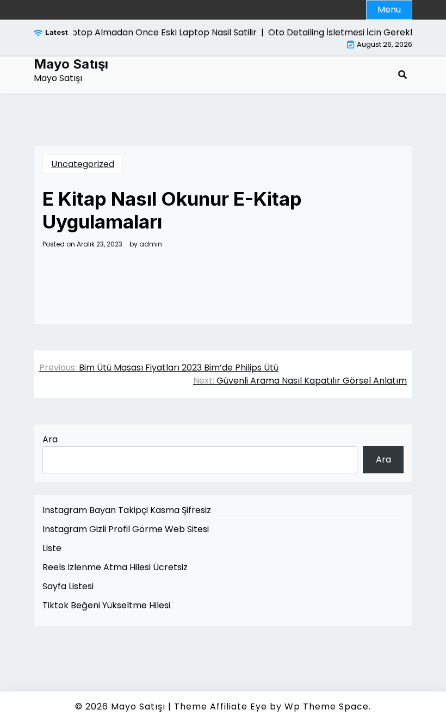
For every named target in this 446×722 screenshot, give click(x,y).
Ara (50, 439)
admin (150, 244)
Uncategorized (82, 164)
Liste (51, 548)
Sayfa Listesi (68, 586)
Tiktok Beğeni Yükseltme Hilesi (106, 605)
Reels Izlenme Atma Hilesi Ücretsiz (115, 567)
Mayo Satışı (71, 64)
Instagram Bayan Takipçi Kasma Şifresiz (126, 510)
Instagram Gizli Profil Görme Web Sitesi (125, 529)
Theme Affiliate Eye (220, 706)
